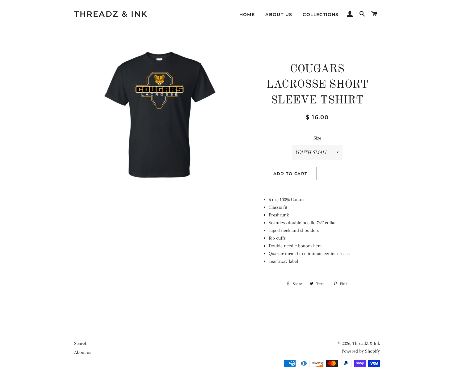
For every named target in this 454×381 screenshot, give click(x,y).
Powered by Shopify (361, 351)
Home (247, 14)
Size (317, 138)
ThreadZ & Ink (111, 14)
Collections (320, 14)
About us (278, 14)
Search (80, 343)
